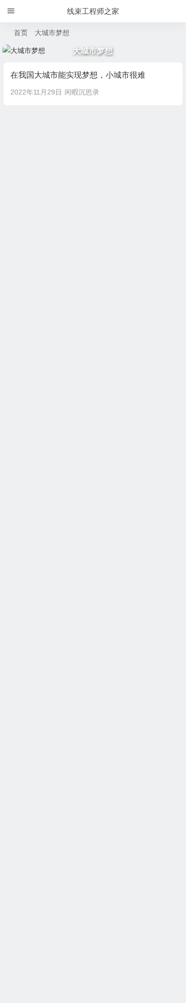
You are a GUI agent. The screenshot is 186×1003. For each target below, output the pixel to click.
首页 (21, 33)
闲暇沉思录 (81, 92)
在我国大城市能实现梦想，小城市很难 (77, 75)
